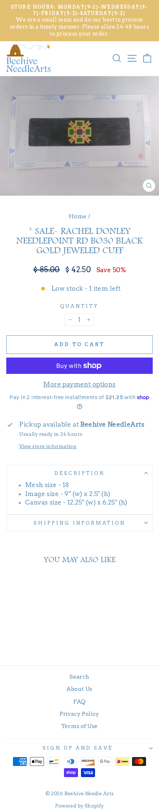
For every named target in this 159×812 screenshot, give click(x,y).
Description (79, 473)
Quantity (79, 306)
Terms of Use (79, 726)
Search (79, 676)
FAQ (79, 701)
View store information (48, 446)
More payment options (79, 384)
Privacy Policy (79, 713)
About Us (79, 688)
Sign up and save (78, 748)
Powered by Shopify (79, 806)
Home (78, 216)
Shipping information (79, 523)
